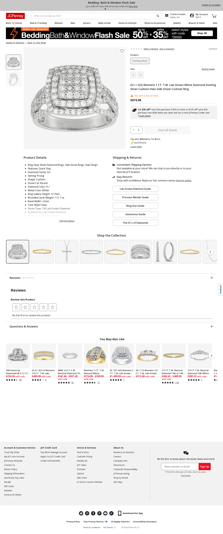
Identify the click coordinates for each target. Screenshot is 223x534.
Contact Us (9, 465)
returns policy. (184, 180)
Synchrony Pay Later (14, 477)
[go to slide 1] (105, 9)
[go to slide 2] (108, 9)
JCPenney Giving (121, 473)
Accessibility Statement (145, 521)
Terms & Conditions (91, 527)
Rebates (8, 490)
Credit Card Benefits (50, 460)
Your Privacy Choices (93, 521)
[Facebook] (94, 513)
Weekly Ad (82, 460)
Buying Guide (208, 69)
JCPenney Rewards (13, 460)
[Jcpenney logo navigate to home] (15, 16)
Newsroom (119, 465)
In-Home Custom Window (89, 482)
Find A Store (83, 452)
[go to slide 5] (116, 9)
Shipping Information (14, 473)
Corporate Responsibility (125, 469)
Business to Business (123, 452)
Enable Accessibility (211, 4)
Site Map (117, 482)
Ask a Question (166, 48)
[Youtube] (106, 513)
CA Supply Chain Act (120, 521)
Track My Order (11, 452)
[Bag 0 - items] (214, 16)
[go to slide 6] (119, 9)
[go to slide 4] (113, 9)
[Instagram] (87, 513)
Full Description (66, 220)
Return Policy (10, 469)
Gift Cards (9, 486)
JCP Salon (81, 465)
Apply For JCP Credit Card (53, 456)
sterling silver (139, 60)
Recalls (7, 482)
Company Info (120, 460)
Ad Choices (108, 527)
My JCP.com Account (14, 456)
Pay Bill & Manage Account (54, 452)
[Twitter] (81, 513)
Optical (80, 473)
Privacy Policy (73, 521)
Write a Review (151, 48)
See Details (185, 475)
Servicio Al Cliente (12, 494)
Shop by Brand (120, 477)
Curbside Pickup (84, 456)
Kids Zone (82, 477)
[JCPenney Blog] (112, 513)
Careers (117, 456)
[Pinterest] (100, 513)
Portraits (81, 469)
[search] (159, 16)
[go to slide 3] (111, 9)
